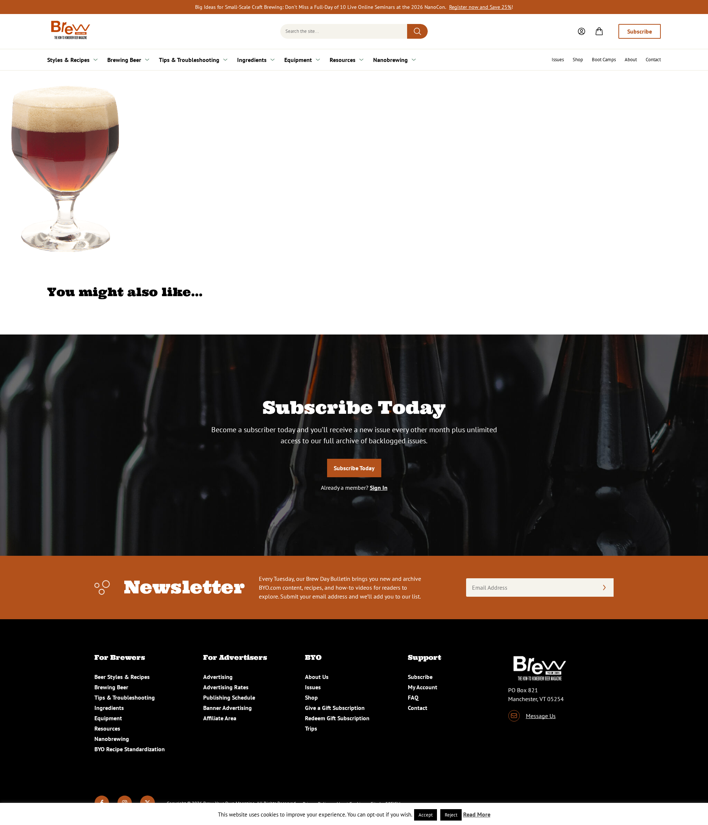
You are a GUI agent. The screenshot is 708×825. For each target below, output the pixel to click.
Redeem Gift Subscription (337, 718)
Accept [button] (426, 815)
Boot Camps (604, 59)
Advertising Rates (226, 687)
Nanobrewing (390, 59)
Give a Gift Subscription (335, 707)
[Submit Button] (417, 31)
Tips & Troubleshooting (189, 59)
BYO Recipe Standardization (129, 749)
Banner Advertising (227, 707)
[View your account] (581, 31)
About (631, 59)
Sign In (379, 487)
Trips (311, 728)
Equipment (298, 59)
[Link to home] (69, 31)
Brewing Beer (124, 59)
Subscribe (639, 31)
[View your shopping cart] (599, 31)
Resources (342, 59)
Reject (451, 815)
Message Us (541, 716)
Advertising (218, 676)
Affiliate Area (219, 718)
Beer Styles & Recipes (122, 676)
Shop (578, 59)
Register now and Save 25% (480, 7)
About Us (317, 676)
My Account (422, 687)
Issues (558, 59)
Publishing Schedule (229, 697)
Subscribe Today (354, 468)
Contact (653, 59)
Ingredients (252, 59)
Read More (476, 814)
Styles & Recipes (68, 59)
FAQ (413, 697)
